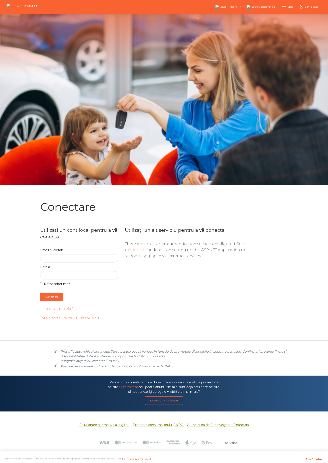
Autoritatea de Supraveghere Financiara (218, 425)
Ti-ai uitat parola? (56, 308)
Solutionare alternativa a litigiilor (104, 425)
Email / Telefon (51, 250)
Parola (45, 267)
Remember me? (56, 284)
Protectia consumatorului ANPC (158, 425)
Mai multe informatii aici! (136, 458)
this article (135, 250)
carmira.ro (130, 387)
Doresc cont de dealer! (164, 400)
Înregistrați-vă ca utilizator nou (69, 318)
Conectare (51, 296)
